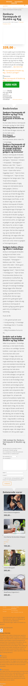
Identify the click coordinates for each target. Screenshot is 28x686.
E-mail (5, 475)
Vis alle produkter (7, 609)
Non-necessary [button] (3, 668)
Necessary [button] (2, 654)
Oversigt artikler (15, 607)
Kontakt (4, 611)
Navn (4, 472)
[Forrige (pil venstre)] (0, 685)
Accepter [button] (10, 626)
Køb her (11, 84)
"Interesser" (21, 22)
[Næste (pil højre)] (2, 685)
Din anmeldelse (7, 458)
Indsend (7, 483)
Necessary (4, 656)
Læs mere (9, 624)
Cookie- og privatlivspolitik (9, 614)
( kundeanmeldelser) (17, 99)
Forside (4, 607)
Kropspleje (5, 23)
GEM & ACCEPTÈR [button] (4, 681)
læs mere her (18, 67)
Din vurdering (6, 456)
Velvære (9, 23)
